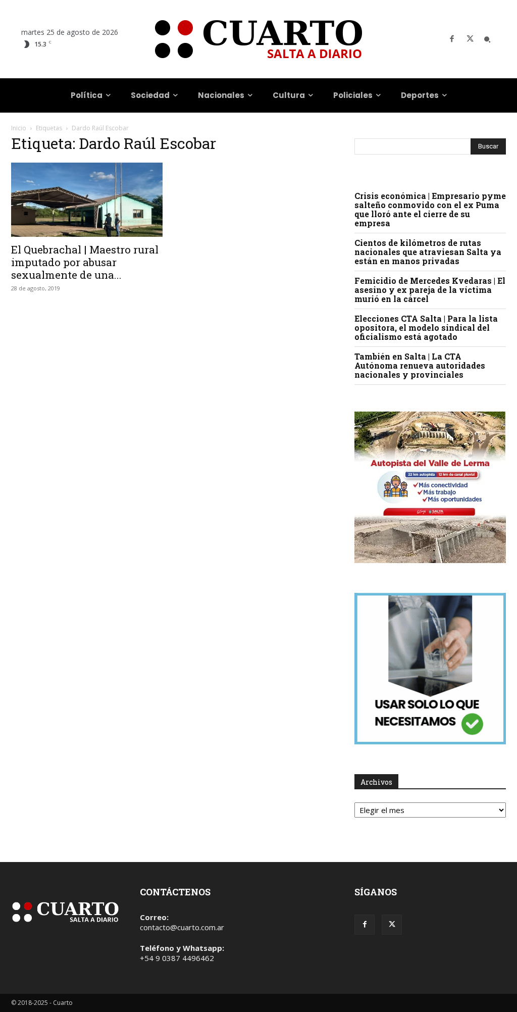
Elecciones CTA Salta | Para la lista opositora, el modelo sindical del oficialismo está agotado (426, 327)
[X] (470, 39)
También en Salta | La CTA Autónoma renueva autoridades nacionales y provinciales (419, 365)
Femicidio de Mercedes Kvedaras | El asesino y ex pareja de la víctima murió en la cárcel (429, 289)
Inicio (18, 128)
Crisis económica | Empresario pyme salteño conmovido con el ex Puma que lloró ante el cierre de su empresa (430, 209)
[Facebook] (451, 39)
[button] (487, 39)
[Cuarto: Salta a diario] (258, 39)
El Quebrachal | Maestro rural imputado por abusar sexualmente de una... (85, 262)
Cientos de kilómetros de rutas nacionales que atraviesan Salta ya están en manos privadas (427, 251)
